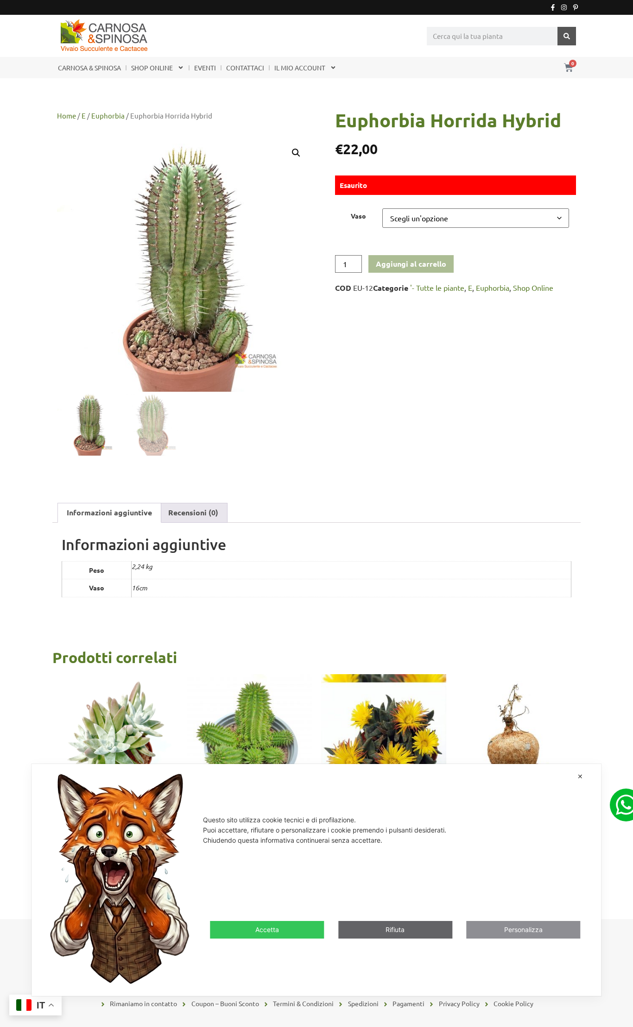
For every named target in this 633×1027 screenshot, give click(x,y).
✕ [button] (580, 776)
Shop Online (533, 287)
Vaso (358, 216)
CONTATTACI (245, 67)
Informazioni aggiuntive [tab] (109, 512)
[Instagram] (564, 7)
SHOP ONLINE (152, 67)
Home (66, 115)
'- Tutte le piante (437, 287)
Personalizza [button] (523, 930)
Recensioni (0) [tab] (193, 512)
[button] (296, 152)
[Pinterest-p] (575, 7)
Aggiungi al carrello (411, 264)
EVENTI (205, 67)
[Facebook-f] (553, 7)
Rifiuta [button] (395, 930)
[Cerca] (566, 36)
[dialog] (316, 880)
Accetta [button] (267, 930)
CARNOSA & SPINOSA (89, 67)
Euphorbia (108, 115)
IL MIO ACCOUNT (299, 67)
